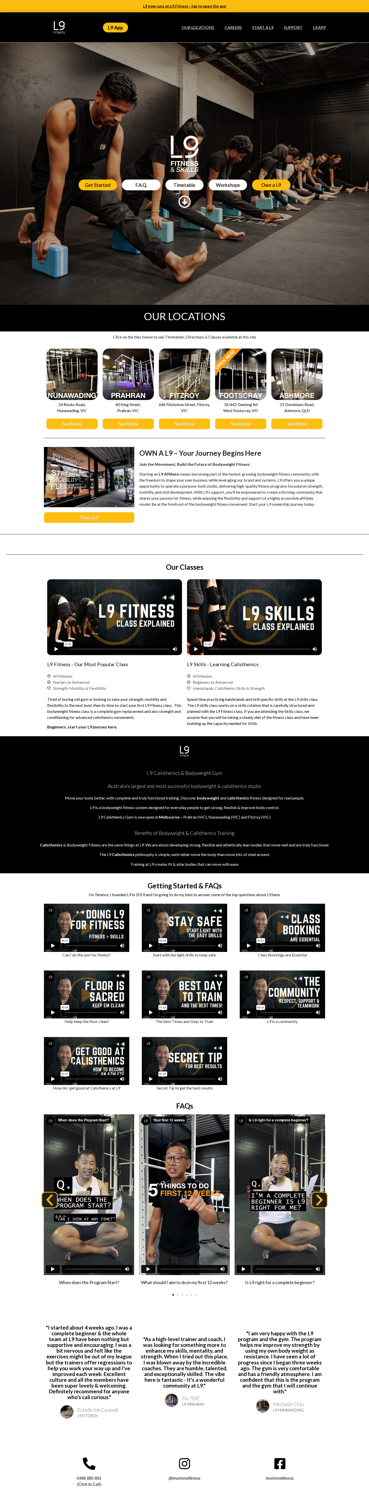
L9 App (319, 27)
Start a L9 (262, 27)
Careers (233, 27)
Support (293, 27)
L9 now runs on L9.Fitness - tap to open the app (184, 6)
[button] (49, 1200)
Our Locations (198, 27)
